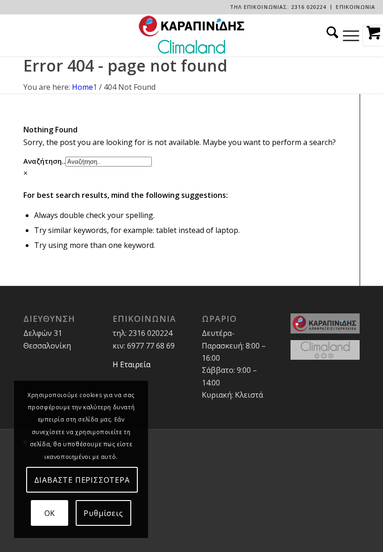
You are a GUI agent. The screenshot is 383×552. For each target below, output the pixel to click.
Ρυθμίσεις (103, 513)
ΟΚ (50, 513)
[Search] (330, 36)
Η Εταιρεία (131, 364)
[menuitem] (278, 7)
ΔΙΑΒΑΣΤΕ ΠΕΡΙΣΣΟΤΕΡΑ (82, 480)
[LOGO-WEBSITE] (191, 36)
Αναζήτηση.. (44, 161)
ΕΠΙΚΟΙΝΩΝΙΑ (355, 6)
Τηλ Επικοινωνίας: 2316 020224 (278, 6)
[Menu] (351, 36)
